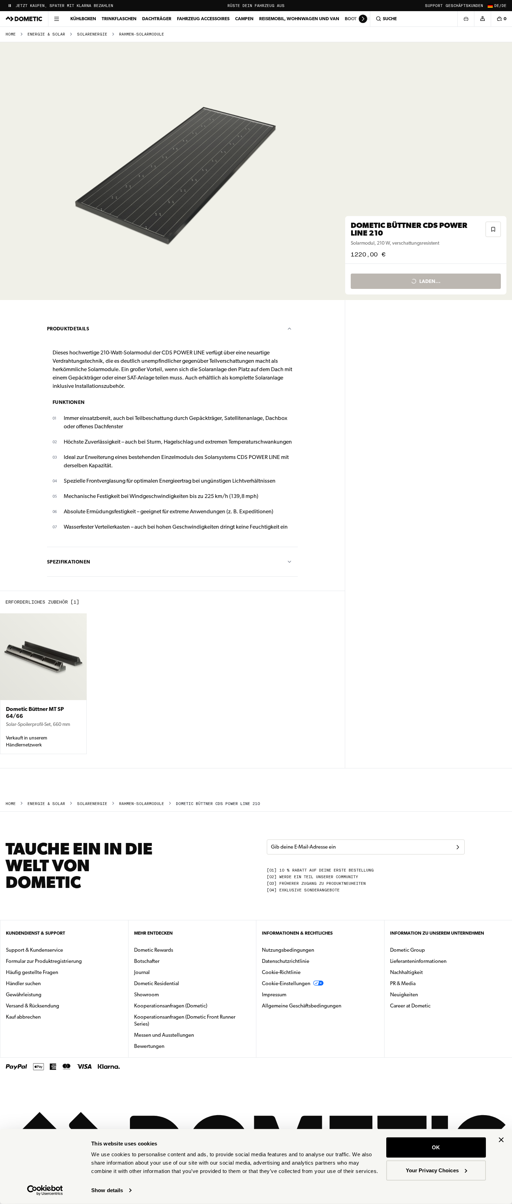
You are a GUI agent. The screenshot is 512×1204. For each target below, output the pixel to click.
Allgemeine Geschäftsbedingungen (301, 1006)
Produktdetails (68, 328)
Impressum (274, 994)
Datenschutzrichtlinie (285, 961)
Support (434, 6)
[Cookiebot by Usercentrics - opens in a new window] (45, 1190)
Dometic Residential (178, 983)
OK (436, 1147)
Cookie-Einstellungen (286, 983)
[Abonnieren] (458, 847)
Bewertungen (149, 1046)
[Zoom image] (175, 171)
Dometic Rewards (153, 950)
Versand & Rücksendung (32, 1006)
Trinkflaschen (119, 18)
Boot (351, 18)
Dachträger (156, 18)
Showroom (146, 994)
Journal (142, 972)
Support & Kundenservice (34, 950)
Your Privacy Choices (432, 1170)
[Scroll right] (363, 19)
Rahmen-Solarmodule (141, 34)
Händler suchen (23, 983)
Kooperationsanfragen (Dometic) (170, 1006)
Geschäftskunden (464, 6)
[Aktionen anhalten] (10, 5)
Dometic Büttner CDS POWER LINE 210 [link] (218, 804)
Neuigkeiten (426, 994)
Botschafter (147, 961)
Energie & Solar (46, 34)
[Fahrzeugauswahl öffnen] (465, 18)
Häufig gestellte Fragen (32, 972)
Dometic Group (429, 949)
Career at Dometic (432, 1005)
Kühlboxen (83, 18)
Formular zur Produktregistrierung (44, 961)
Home (11, 34)
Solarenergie (92, 34)
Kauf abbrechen (23, 1017)
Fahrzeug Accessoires (203, 18)
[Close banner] (501, 1139)
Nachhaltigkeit (406, 972)
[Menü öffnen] (56, 18)
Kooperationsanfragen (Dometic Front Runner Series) (184, 1020)
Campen (244, 18)
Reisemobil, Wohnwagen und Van (299, 18)
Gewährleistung (23, 994)
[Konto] (482, 18)
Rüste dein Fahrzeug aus (256, 6)
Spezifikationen (68, 562)
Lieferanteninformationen (418, 961)
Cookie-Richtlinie (281, 972)
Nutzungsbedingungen (288, 950)
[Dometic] (24, 18)
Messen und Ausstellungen (164, 1035)
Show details (107, 1190)
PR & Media (424, 983)
